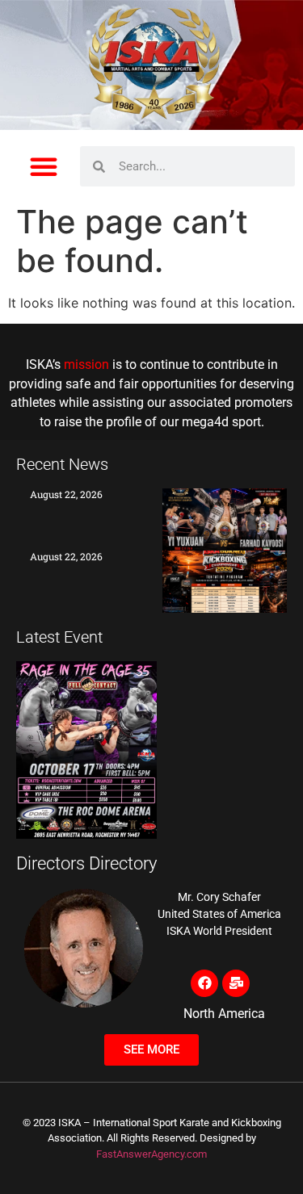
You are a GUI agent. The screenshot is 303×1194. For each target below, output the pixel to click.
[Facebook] (204, 983)
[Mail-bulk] (236, 983)
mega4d (205, 422)
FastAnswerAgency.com (151, 1154)
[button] (43, 166)
